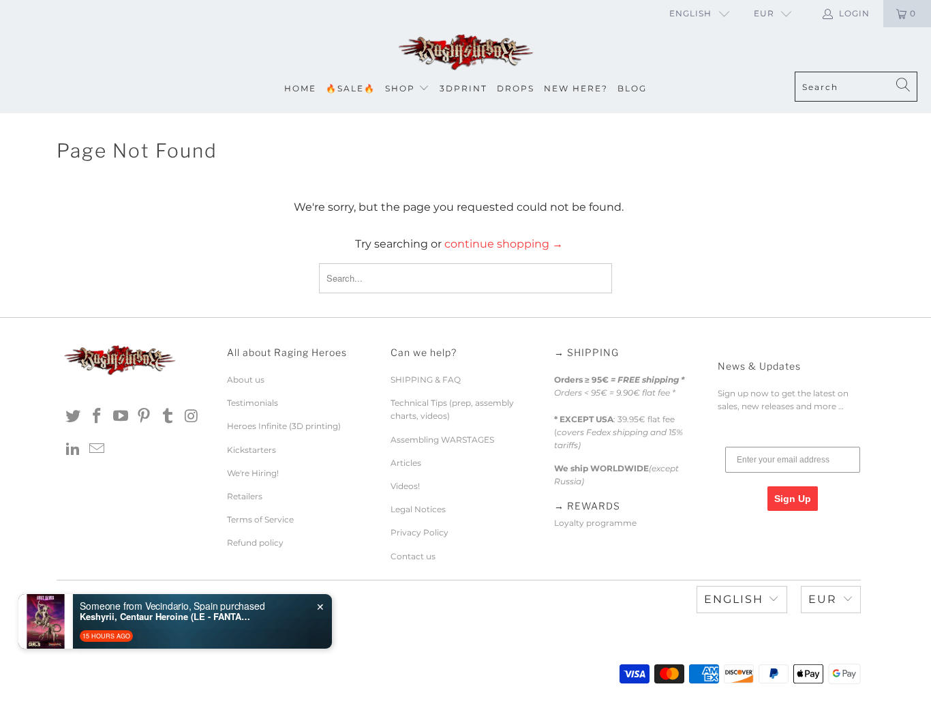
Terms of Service (260, 519)
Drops (515, 88)
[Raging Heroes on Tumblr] (168, 417)
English (690, 13)
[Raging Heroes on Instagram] (191, 417)
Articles (406, 463)
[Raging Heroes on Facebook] (97, 417)
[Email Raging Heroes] (97, 449)
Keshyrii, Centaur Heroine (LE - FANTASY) (165, 616)
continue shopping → (503, 243)
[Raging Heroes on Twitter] (73, 417)
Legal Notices (418, 509)
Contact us (413, 556)
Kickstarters (251, 450)
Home (300, 88)
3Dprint (463, 88)
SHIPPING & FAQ (426, 379)
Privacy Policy (419, 532)
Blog (632, 88)
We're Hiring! (253, 473)
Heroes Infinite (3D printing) (284, 426)
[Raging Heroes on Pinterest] (144, 417)
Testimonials (252, 403)
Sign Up (792, 498)
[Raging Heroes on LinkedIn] (73, 449)
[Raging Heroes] (465, 53)
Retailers (244, 496)
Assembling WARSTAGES (442, 439)
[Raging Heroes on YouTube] (120, 417)
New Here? (576, 88)
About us (245, 379)
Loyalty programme (595, 523)
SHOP (400, 88)
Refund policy (255, 542)
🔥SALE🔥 (351, 88)
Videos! (405, 486)
